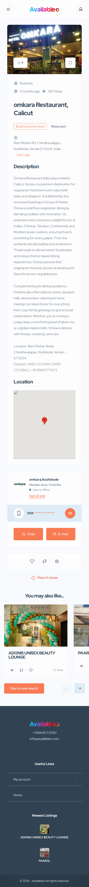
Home (17, 795)
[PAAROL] (44, 852)
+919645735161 (45, 733)
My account (21, 779)
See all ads (37, 496)
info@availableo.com (44, 739)
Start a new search (24, 688)
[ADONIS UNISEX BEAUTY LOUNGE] (44, 829)
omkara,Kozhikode (44, 479)
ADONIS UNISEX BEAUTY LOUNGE (44, 837)
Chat (31, 534)
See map (23, 155)
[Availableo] (44, 9)
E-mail (63, 534)
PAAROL (45, 860)
